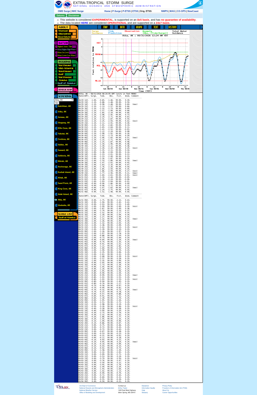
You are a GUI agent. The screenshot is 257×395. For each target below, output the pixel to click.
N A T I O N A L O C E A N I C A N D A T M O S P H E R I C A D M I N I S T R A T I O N (117, 6)
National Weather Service (88, 390)
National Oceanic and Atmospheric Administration (96, 388)
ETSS (135, 11)
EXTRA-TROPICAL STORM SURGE (103, 3)
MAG (172, 11)
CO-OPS (181, 11)
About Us (165, 390)
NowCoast (193, 11)
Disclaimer (73, 15)
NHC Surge (78, 11)
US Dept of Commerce (87, 386)
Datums (61, 15)
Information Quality (148, 388)
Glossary (145, 392)
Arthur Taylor (122, 388)
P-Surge (116, 11)
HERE (84, 22)
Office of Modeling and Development (92, 392)
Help (143, 390)
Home (107, 11)
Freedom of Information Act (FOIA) (174, 388)
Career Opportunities (169, 392)
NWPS (164, 11)
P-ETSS (127, 11)
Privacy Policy (167, 386)
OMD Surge (64, 11)
